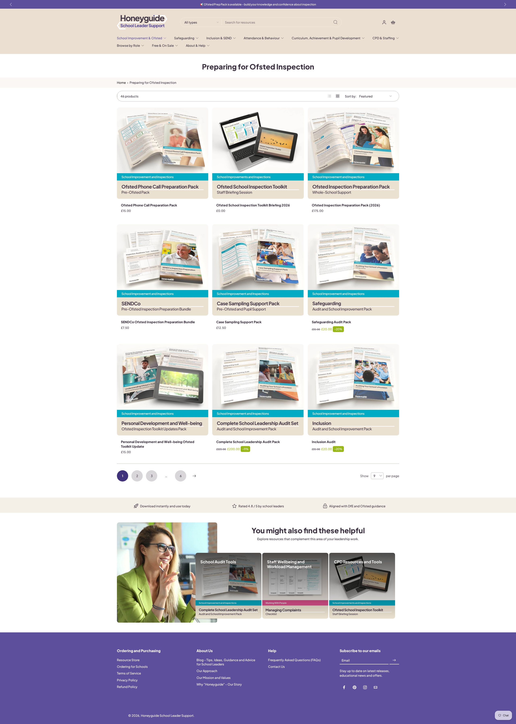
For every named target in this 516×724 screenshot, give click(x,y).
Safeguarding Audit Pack (331, 322)
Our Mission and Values (214, 677)
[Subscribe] (394, 660)
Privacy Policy (127, 680)
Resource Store (128, 660)
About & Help (195, 45)
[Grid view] (337, 96)
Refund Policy (127, 686)
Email (346, 660)
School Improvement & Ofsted (139, 38)
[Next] (194, 476)
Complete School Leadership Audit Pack (248, 442)
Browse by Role (128, 45)
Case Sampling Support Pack (238, 322)
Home (121, 82)
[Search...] (335, 22)
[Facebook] (344, 687)
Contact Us (276, 666)
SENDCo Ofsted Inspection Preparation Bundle (158, 322)
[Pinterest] (354, 687)
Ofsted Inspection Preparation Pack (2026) (346, 205)
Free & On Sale (163, 45)
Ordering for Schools (132, 666)
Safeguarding (184, 38)
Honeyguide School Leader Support (167, 715)
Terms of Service (129, 673)
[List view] (329, 96)
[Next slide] (505, 4)
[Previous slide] (11, 4)
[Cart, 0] (393, 22)
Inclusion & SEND (219, 38)
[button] (150, 650)
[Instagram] (365, 687)
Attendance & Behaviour (262, 38)
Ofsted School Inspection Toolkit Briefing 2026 (253, 205)
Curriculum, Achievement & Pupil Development (326, 38)
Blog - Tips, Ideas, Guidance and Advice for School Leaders (226, 662)
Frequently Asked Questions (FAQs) (294, 660)
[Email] (375, 687)
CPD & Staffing (383, 38)
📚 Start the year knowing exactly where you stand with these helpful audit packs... (258, 4)
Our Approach (207, 671)
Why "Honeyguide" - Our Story (219, 684)
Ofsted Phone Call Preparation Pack (149, 205)
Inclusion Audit (324, 442)
